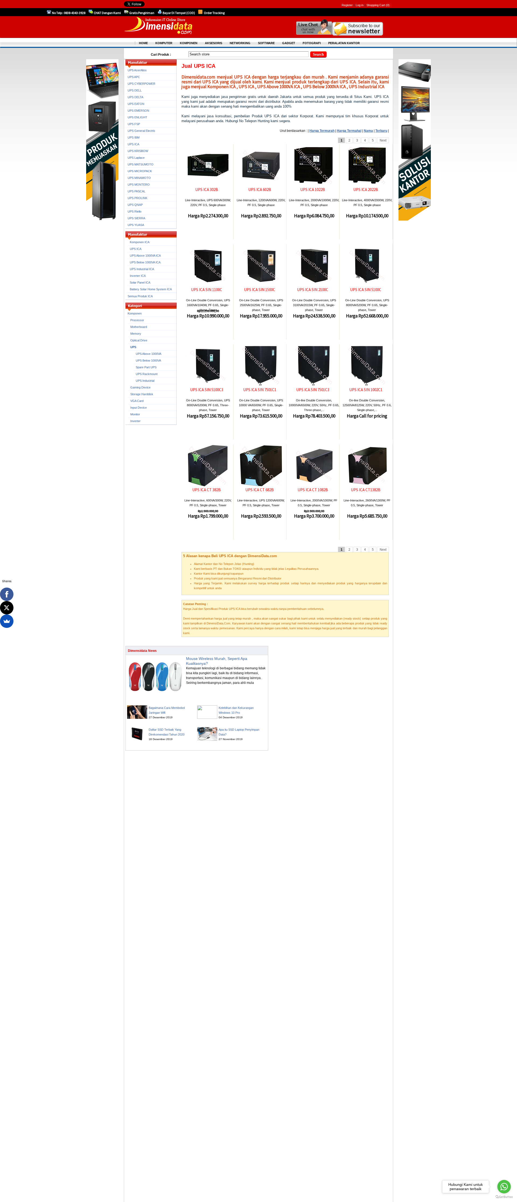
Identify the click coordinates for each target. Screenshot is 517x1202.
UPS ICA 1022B (312, 189)
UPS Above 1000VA (148, 353)
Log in (360, 5)
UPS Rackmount (147, 374)
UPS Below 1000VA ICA (145, 262)
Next (383, 140)
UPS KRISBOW (138, 151)
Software (266, 43)
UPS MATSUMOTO (140, 164)
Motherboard (138, 326)
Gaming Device (140, 387)
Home (143, 43)
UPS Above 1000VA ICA (145, 255)
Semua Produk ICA (140, 296)
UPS (133, 347)
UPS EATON (136, 103)
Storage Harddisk (141, 394)
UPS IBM (133, 137)
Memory (135, 333)
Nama (368, 131)
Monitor (135, 414)
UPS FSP (134, 124)
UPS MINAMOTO (139, 177)
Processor (137, 320)
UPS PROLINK (137, 198)
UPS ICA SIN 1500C (259, 289)
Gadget (288, 43)
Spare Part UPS (146, 367)
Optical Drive (138, 340)
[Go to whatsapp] (504, 1186)
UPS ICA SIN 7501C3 (312, 389)
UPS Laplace (136, 157)
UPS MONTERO (139, 184)
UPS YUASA (136, 225)
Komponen (135, 313)
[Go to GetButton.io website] (504, 1196)
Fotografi (312, 43)
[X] (6, 607)
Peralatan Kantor (344, 43)
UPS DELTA (135, 97)
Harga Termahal (349, 131)
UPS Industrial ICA (142, 269)
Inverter (135, 421)
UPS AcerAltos (137, 70)
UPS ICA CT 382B (206, 489)
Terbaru (381, 131)
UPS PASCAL (136, 191)
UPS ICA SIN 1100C (206, 289)
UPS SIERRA (136, 218)
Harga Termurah (321, 131)
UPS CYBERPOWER (141, 83)
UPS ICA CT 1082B (313, 489)
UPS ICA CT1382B (365, 489)
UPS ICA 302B (206, 189)
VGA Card (137, 400)
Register (347, 5)
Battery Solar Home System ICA (151, 289)
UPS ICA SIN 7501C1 (259, 389)
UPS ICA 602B (259, 189)
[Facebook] (6, 594)
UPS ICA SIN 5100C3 (206, 389)
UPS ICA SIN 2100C (312, 289)
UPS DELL (135, 90)
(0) (388, 5)
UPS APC (134, 77)
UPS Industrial (145, 380)
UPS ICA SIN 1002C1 (365, 389)
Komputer (163, 43)
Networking (240, 43)
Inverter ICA (138, 275)
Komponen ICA (139, 242)
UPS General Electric (141, 130)
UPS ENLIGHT (137, 117)
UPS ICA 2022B (365, 189)
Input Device (138, 407)
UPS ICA (133, 144)
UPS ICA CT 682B (259, 489)
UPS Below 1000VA (148, 360)
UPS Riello (134, 211)
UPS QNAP (135, 204)
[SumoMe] (6, 621)
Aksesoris (213, 43)
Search (318, 54)
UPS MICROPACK (140, 171)
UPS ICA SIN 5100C (365, 289)
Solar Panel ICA (140, 282)
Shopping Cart (376, 5)
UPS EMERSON (138, 110)
